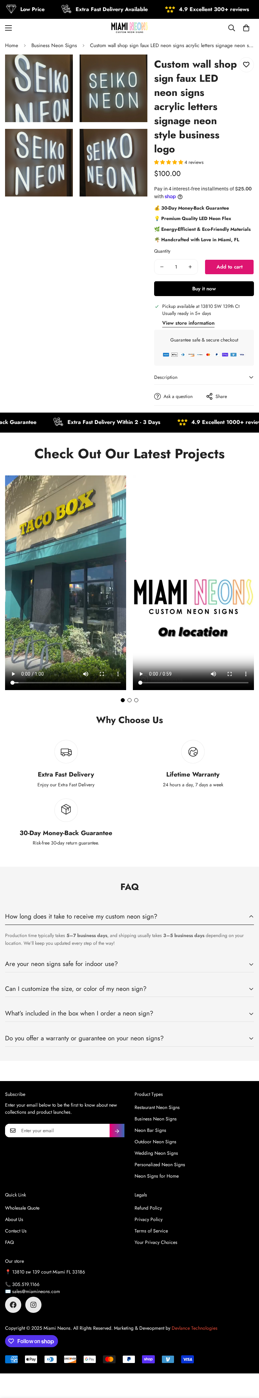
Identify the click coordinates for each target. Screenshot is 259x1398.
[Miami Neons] (129, 28)
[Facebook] (13, 1305)
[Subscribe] (117, 1130)
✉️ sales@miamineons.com (32, 1291)
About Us (14, 1219)
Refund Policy (148, 1208)
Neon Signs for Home (157, 1176)
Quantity (162, 251)
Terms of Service (151, 1230)
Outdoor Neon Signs (155, 1141)
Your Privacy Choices (156, 1242)
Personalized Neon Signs (160, 1164)
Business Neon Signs (54, 45)
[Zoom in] (61, 68)
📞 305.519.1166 (22, 1284)
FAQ (9, 1242)
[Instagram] (33, 1305)
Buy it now (204, 288)
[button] (246, 28)
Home (11, 45)
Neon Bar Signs (150, 1130)
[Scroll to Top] (246, 1361)
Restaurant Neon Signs (157, 1107)
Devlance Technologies (195, 1328)
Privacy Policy (149, 1219)
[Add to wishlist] (246, 64)
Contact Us (16, 1230)
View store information (188, 323)
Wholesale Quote (22, 1208)
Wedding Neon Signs (156, 1153)
